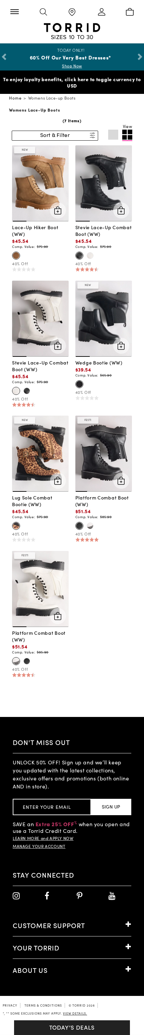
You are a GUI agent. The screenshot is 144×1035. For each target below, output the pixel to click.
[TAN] (16, 256)
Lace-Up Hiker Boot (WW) (35, 230)
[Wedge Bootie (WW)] (103, 317)
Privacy (10, 1005)
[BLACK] (79, 256)
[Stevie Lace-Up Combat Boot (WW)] (103, 182)
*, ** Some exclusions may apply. (45, 1013)
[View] (127, 135)
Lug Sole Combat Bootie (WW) (32, 500)
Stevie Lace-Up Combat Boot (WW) (103, 230)
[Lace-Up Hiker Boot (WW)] (40, 182)
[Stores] (72, 12)
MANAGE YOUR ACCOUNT (39, 846)
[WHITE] (90, 255)
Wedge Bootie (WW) (99, 362)
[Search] (43, 12)
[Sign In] (100, 12)
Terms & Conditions (43, 1005)
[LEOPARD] (16, 526)
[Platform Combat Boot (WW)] (103, 453)
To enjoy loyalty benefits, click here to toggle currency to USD (72, 82)
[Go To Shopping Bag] (129, 12)
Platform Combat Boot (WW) (102, 500)
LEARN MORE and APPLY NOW (43, 838)
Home (15, 98)
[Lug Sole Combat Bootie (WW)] (40, 453)
